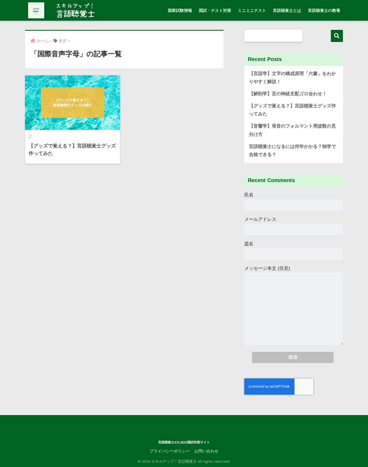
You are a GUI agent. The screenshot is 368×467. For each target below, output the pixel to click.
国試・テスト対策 (215, 10)
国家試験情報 (180, 10)
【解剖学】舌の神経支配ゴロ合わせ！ (288, 93)
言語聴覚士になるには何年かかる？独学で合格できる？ (292, 150)
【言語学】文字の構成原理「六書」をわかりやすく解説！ (292, 77)
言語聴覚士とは (287, 10)
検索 (337, 36)
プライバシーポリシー (170, 451)
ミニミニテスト (252, 10)
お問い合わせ (206, 451)
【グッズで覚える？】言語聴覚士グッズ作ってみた (292, 110)
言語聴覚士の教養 (324, 10)
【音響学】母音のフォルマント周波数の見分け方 (292, 130)
